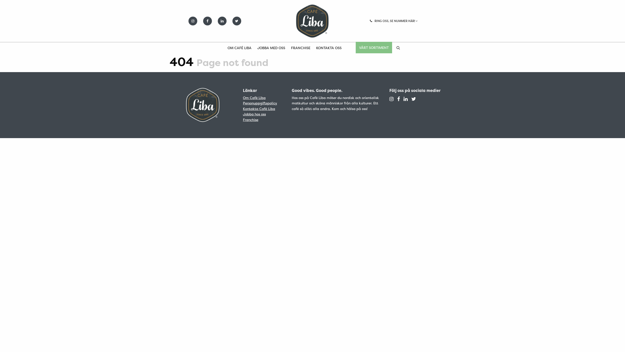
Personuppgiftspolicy (260, 103)
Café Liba (312, 21)
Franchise (300, 47)
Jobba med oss (271, 47)
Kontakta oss (329, 47)
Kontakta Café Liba (259, 108)
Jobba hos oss (254, 114)
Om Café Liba (239, 47)
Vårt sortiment (374, 47)
